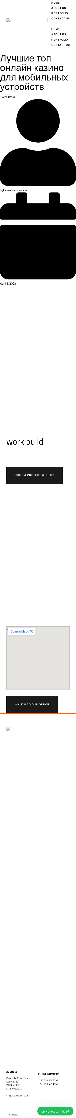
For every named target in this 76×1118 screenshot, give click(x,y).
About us (58, 8)
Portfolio (59, 13)
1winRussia (7, 96)
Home (55, 2)
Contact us (60, 18)
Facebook (13, 1114)
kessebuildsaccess (15, 190)
